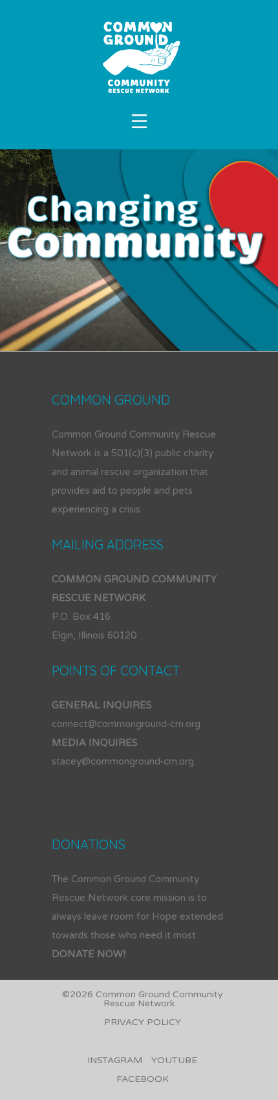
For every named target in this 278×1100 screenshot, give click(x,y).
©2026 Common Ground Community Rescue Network (142, 999)
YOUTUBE (174, 1060)
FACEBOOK (142, 1079)
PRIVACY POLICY (142, 1022)
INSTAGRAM (114, 1060)
